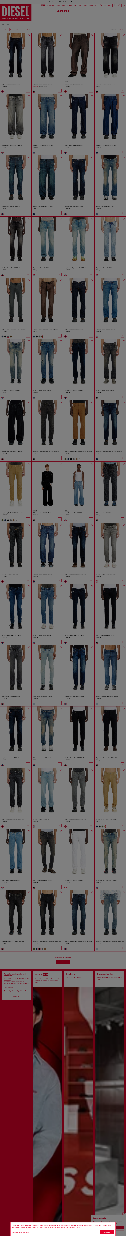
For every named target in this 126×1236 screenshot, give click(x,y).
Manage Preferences (47, 1227)
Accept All (107, 1232)
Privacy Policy (65, 1227)
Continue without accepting (20, 1232)
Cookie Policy (75, 1227)
